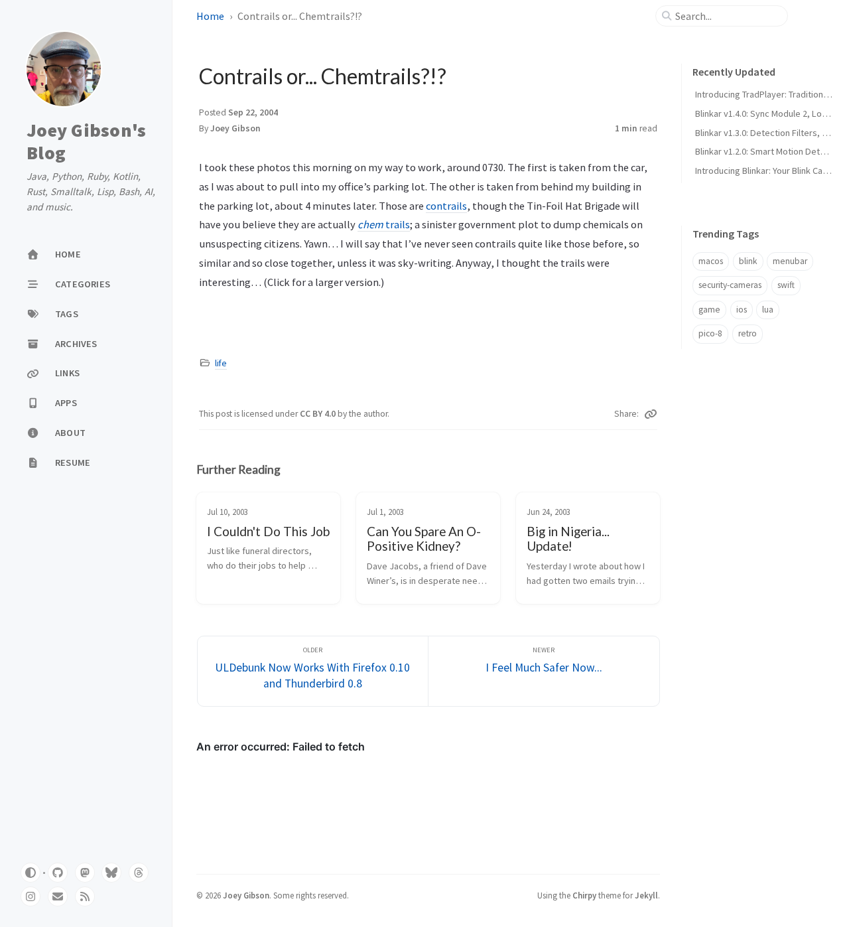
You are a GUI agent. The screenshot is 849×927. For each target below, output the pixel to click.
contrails (446, 205)
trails (384, 224)
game (709, 309)
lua (767, 309)
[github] (57, 872)
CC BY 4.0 (319, 413)
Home (210, 16)
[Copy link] (650, 414)
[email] (57, 896)
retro (747, 333)
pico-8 (710, 333)
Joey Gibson (235, 128)
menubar (790, 261)
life (221, 363)
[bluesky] (111, 872)
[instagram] (30, 896)
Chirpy (584, 895)
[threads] (138, 872)
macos (710, 261)
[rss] (85, 896)
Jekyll (646, 895)
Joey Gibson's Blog (86, 141)
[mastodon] (85, 872)
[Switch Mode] (30, 872)
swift (786, 285)
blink (748, 261)
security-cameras (729, 285)
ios (741, 309)
